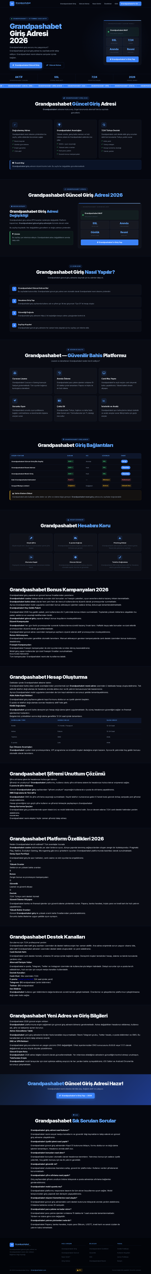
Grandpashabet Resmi (97, 1261)
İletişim (119, 1261)
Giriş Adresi (66, 1261)
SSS (116, 4)
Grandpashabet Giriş (68, 4)
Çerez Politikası (122, 1257)
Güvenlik (92, 1253)
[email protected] (26, 979)
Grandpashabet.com (38, 1270)
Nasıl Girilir (96, 4)
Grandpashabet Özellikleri (99, 1249)
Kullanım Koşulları (123, 1253)
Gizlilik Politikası (123, 1249)
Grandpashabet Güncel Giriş (27, 65)
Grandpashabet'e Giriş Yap (123, 59)
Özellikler (108, 4)
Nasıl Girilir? (66, 1257)
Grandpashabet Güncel (70, 1253)
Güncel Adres (84, 4)
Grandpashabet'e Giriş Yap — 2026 (77, 1096)
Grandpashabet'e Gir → (130, 4)
